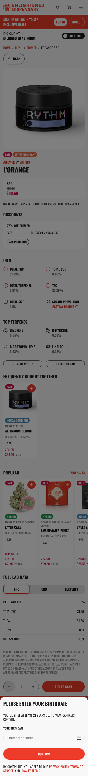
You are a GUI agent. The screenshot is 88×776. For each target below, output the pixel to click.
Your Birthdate (13, 728)
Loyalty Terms (30, 770)
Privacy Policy (59, 766)
